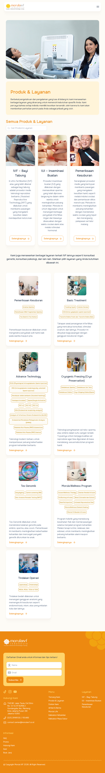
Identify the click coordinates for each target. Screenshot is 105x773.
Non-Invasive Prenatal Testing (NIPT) (28, 497)
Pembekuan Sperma (68, 387)
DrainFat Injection (66, 502)
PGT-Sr (35, 405)
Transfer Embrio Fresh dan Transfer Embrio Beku (77, 317)
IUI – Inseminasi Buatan (91, 701)
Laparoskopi (23, 585)
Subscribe (13, 680)
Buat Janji (7, 753)
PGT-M (28, 405)
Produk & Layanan (56, 701)
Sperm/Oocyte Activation (36, 400)
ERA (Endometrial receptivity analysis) (28, 410)
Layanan (86, 692)
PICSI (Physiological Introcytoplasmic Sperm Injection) (28, 383)
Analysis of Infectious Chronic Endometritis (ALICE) (28, 415)
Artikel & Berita (55, 708)
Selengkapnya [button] (19, 238)
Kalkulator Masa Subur (58, 719)
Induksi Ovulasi (83, 307)
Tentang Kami (54, 697)
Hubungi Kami (9, 745)
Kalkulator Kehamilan (57, 715)
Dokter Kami (54, 704)
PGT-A (21, 405)
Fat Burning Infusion (65, 497)
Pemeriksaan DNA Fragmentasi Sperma (28, 312)
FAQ (5, 738)
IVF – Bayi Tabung (89, 697)
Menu (52, 692)
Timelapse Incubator (18, 400)
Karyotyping (19, 492)
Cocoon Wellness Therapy (67, 492)
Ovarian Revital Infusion (86, 492)
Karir (5, 749)
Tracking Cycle (70, 307)
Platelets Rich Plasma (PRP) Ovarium (28, 432)
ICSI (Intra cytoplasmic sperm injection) (76, 312)
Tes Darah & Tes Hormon (28, 317)
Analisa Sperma (28, 307)
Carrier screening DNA (33, 492)
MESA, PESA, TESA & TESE (28, 589)
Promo (6, 742)
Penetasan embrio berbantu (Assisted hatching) (28, 395)
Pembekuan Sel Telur (84, 387)
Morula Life (53, 711)
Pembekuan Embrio (65, 392)
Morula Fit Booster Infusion (76, 512)
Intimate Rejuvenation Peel (83, 502)
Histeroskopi (33, 585)
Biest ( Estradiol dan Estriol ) (85, 497)
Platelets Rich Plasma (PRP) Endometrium (28, 427)
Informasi (8, 733)
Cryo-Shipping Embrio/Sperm (84, 392)
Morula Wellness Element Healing (76, 507)
